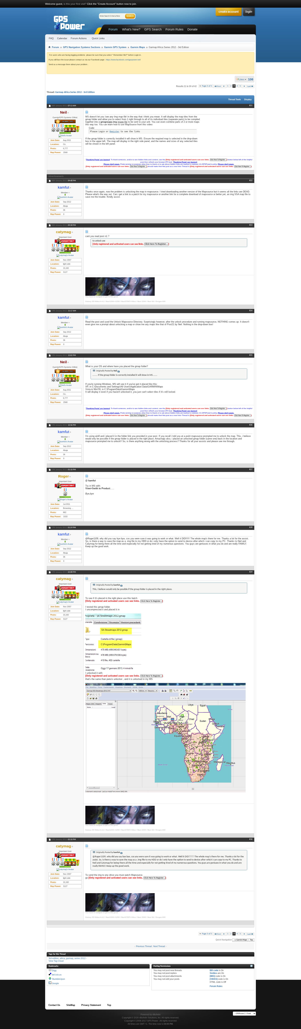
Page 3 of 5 (207, 86)
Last (249, 86)
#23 (250, 225)
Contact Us (54, 1005)
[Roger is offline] (65, 499)
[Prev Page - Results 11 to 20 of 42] (224, 86)
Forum (113, 29)
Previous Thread (144, 946)
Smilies (213, 973)
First (219, 86)
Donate (192, 29)
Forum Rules (174, 29)
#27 (250, 469)
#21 (250, 106)
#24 (250, 311)
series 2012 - (80, 958)
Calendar (62, 38)
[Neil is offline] (65, 135)
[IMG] (212, 976)
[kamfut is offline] (65, 197)
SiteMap (70, 1005)
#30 (250, 839)
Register (114, 131)
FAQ (51, 38)
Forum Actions (79, 38)
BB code (214, 970)
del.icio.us (56, 975)
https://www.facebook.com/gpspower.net (123, 60)
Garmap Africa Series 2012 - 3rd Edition (75, 92)
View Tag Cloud (56, 961)
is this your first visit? (75, 3)
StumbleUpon (58, 979)
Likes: (242, 79)
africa (62, 958)
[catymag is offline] (65, 255)
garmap (69, 958)
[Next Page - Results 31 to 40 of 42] (244, 86)
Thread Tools (234, 99)
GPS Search (153, 29)
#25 (250, 355)
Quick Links (98, 38)
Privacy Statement (91, 1005)
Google (55, 983)
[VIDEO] (214, 979)
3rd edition (54, 958)
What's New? (131, 29)
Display (248, 99)
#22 (250, 181)
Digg (54, 970)
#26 (250, 425)
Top (251, 940)
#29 (250, 572)
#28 (250, 527)
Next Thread (159, 946)
